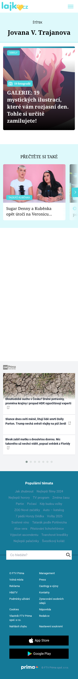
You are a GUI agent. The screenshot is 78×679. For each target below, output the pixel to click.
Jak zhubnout (24, 491)
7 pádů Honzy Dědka (30, 516)
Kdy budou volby (51, 504)
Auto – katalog (53, 510)
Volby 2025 (54, 516)
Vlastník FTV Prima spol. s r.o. (20, 618)
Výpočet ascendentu (24, 535)
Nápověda (45, 609)
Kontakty (44, 592)
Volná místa (16, 579)
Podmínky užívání (19, 598)
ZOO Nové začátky (27, 510)
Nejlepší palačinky (26, 541)
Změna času (60, 497)
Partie (20, 504)
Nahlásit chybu (18, 626)
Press (42, 579)
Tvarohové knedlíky (54, 535)
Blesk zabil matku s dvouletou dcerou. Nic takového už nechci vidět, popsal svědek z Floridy (37, 441)
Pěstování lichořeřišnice (47, 529)
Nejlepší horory (19, 497)
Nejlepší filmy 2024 (50, 491)
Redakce (44, 615)
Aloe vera (20, 529)
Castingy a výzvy (48, 586)
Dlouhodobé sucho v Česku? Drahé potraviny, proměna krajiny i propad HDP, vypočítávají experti (38, 401)
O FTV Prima (16, 573)
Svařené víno (20, 522)
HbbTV (13, 592)
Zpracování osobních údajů (51, 601)
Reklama (14, 586)
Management (47, 573)
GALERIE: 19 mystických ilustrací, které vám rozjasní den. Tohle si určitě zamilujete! (38, 106)
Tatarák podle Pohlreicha (49, 522)
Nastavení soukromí (51, 626)
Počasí (32, 504)
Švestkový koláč (53, 541)
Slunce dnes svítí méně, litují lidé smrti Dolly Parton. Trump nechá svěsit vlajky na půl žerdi (36, 421)
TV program (41, 497)
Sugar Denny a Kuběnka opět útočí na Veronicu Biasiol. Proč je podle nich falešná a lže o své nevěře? (31, 211)
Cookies (14, 609)
